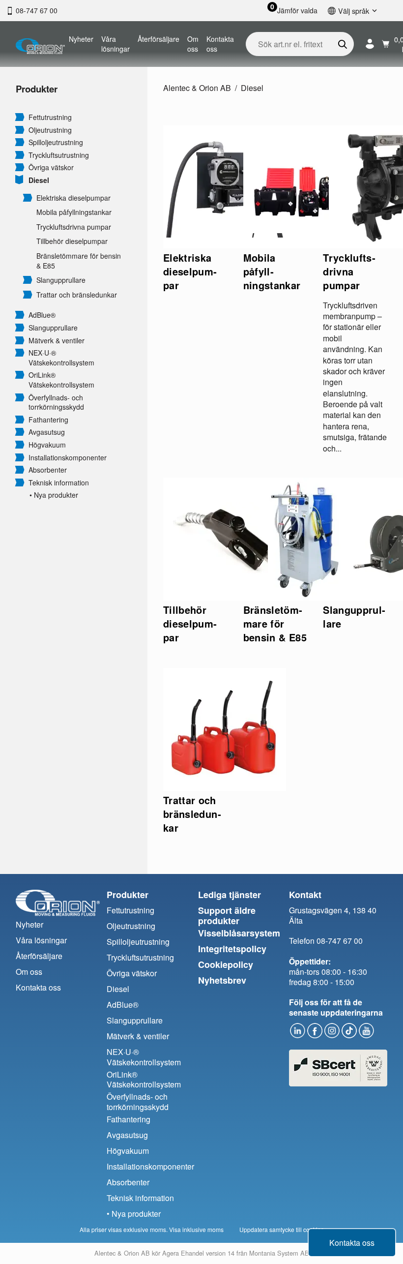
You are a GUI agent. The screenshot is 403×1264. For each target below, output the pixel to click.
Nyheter (81, 39)
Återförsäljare (158, 39)
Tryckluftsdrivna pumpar (73, 227)
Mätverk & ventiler (57, 340)
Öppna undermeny (20, 116)
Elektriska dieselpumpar (73, 198)
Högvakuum (47, 445)
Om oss (193, 44)
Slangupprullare (61, 280)
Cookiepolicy (225, 964)
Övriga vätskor (51, 167)
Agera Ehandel (183, 1253)
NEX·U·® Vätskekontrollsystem (61, 357)
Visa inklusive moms (196, 1229)
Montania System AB (279, 1253)
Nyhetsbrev (222, 980)
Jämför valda (297, 10)
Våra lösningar (115, 44)
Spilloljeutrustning (56, 142)
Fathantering (48, 419)
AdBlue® (42, 315)
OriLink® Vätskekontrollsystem (61, 380)
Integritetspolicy (232, 948)
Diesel (39, 180)
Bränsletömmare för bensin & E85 (78, 261)
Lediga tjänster (229, 894)
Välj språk (353, 10)
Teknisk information (59, 482)
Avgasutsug (47, 432)
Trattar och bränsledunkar (76, 295)
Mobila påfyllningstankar (74, 212)
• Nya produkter (53, 495)
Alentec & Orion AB (197, 87)
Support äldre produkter (227, 915)
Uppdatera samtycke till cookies (281, 1229)
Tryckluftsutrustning (59, 155)
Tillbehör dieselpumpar (72, 241)
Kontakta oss (220, 44)
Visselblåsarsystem (239, 933)
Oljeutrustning (50, 130)
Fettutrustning (50, 117)
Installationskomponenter (68, 457)
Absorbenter (48, 470)
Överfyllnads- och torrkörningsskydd (56, 402)
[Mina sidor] (370, 44)
